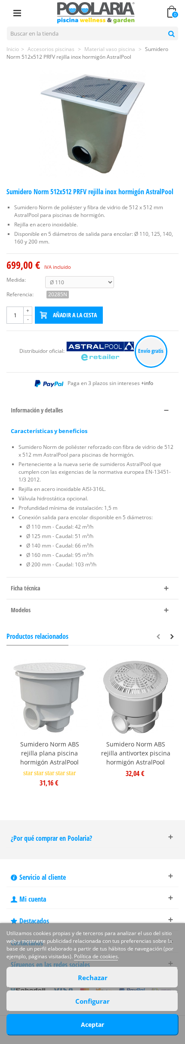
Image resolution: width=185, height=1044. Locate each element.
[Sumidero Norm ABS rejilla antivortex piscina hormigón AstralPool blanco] (135, 697)
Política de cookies (96, 956)
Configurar (92, 1001)
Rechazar (93, 977)
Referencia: (20, 294)
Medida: (16, 279)
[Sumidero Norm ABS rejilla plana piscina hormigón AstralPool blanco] (49, 697)
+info (147, 383)
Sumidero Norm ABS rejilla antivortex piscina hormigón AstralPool (135, 753)
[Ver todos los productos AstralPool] (101, 351)
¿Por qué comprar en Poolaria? (51, 838)
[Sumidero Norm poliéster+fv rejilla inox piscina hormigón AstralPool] (92, 124)
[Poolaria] (96, 12)
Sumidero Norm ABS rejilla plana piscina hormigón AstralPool (49, 753)
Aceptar (92, 1024)
